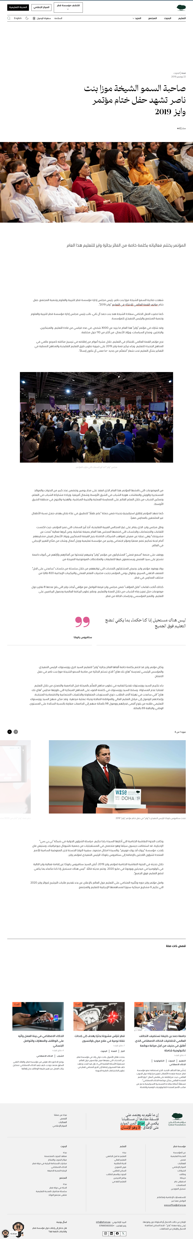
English (18, 18)
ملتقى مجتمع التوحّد (57, 1194)
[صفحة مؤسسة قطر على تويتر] (123, 1233)
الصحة (114, 1051)
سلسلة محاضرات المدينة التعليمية (51, 1191)
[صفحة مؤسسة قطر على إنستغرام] (105, 1233)
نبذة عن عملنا (60, 1114)
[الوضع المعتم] (27, 18)
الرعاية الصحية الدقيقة (57, 1170)
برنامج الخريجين (119, 1177)
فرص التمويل (120, 1166)
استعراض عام (180, 1181)
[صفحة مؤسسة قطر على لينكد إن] (111, 1233)
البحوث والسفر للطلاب (116, 1174)
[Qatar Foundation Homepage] (180, 7)
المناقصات (181, 1185)
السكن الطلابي (119, 1170)
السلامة (58, 18)
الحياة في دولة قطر (58, 1187)
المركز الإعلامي (41, 7)
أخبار (123, 1051)
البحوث (167, 18)
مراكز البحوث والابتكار (57, 1159)
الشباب (60, 1055)
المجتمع (152, 18)
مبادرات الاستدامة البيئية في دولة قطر (49, 1163)
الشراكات (181, 1170)
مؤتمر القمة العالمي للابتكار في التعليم (135, 304)
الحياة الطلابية (120, 1163)
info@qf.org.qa (103, 1222)
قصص (183, 1159)
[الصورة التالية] (9, 731)
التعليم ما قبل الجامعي (116, 1156)
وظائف (182, 1174)
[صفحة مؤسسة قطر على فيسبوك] (117, 1233)
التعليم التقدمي (119, 1181)
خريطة (183, 1177)
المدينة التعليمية (18, 7)
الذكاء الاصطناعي (177, 1064)
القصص (63, 1118)
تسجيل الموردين (178, 1188)
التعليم (182, 18)
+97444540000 (106, 1225)
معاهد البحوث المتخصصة (55, 1156)
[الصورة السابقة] (15, 731)
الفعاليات (63, 1122)
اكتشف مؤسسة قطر (68, 5)
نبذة (124, 1152)
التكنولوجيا (159, 1060)
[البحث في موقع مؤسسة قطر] (8, 18)
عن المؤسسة (179, 1152)
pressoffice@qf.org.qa (175, 1205)
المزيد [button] (138, 18)
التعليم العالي (120, 1159)
